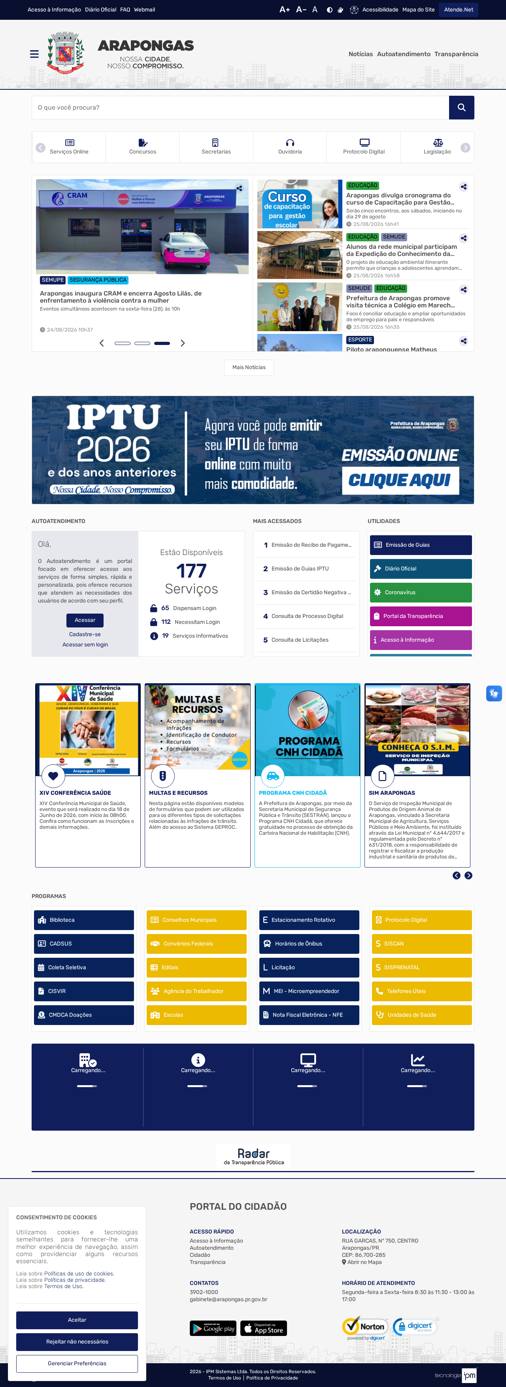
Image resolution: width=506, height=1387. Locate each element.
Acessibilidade (380, 10)
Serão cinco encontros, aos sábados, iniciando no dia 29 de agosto (404, 214)
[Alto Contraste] (330, 10)
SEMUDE (394, 236)
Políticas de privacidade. (75, 1280)
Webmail (144, 10)
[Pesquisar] (461, 107)
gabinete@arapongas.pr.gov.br (228, 1299)
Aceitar (77, 1320)
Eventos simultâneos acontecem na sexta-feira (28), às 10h (110, 309)
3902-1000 (204, 1292)
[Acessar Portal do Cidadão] (118, 54)
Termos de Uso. (63, 1286)
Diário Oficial (100, 10)
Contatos (204, 1283)
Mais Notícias (249, 367)
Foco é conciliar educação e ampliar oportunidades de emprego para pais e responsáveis (406, 316)
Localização (361, 1231)
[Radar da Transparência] (253, 1156)
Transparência (456, 54)
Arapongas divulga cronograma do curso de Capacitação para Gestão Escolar (398, 198)
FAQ (125, 10)
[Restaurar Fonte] (317, 10)
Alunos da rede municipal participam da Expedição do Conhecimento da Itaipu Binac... (401, 250)
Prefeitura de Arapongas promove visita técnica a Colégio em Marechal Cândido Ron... (401, 301)
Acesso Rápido (212, 1231)
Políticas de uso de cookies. (79, 1273)
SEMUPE (53, 280)
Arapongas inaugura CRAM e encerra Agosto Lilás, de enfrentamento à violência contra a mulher (121, 297)
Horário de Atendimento (378, 1283)
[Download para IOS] (263, 1334)
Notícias (361, 54)
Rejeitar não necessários (77, 1341)
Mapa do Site (418, 10)
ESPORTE (360, 339)
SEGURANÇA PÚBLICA (98, 280)
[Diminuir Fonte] (301, 10)
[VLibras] (340, 10)
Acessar (85, 620)
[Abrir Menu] (34, 54)
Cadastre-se (85, 634)
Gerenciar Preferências (77, 1363)
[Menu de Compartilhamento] (239, 188)
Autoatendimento (403, 54)
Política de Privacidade (272, 1378)
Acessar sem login (85, 645)
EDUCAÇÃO (362, 185)
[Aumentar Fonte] (284, 10)
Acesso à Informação (54, 10)
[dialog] (77, 1293)
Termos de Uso (224, 1378)
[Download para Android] (213, 1334)
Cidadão (200, 1255)
